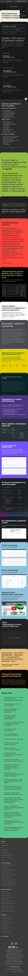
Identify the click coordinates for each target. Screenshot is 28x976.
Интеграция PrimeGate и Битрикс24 (9, 874)
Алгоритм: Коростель (6, 893)
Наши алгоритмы (6, 889)
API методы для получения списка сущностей (9, 866)
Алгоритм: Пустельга (6, 897)
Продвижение (4, 930)
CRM (2, 847)
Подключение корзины (6, 876)
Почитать (3, 914)
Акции (2, 859)
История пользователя (6, 909)
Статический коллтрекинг (7, 905)
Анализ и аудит (4, 928)
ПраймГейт (8, 1)
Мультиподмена (4, 891)
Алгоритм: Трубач (5, 895)
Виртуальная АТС (5, 849)
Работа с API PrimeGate (6, 872)
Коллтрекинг (4, 851)
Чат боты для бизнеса (6, 926)
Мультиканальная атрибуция (7, 911)
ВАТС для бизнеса (5, 924)
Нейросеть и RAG (5, 843)
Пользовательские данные (7, 857)
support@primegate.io (15, 969)
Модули (3, 841)
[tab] (13, 26)
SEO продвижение (5, 920)
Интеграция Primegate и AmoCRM (8, 870)
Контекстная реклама (6, 932)
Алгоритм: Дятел (5, 899)
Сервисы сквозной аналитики (8, 922)
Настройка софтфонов (6, 868)
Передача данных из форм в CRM (8, 883)
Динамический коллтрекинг (7, 907)
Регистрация (14, 6)
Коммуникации (4, 845)
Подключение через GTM (6, 878)
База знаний (4, 936)
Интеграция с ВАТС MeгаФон (7, 885)
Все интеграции (5, 863)
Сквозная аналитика (5, 853)
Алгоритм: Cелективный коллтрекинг (9, 901)
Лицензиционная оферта (7, 855)
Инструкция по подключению (8, 880)
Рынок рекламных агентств (7, 918)
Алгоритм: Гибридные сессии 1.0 (8, 903)
